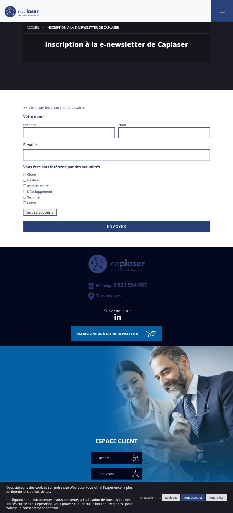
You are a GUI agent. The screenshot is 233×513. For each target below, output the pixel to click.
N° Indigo (121, 285)
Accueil (33, 27)
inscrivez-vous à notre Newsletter (107, 334)
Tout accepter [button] (193, 497)
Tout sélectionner (40, 212)
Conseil (32, 203)
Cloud (31, 174)
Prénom (29, 124)
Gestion (33, 180)
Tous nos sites (108, 295)
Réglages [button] (171, 497)
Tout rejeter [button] (217, 497)
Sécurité (33, 197)
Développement (39, 191)
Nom (122, 124)
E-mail (30, 144)
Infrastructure (38, 185)
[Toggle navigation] (222, 11)
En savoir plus (150, 497)
